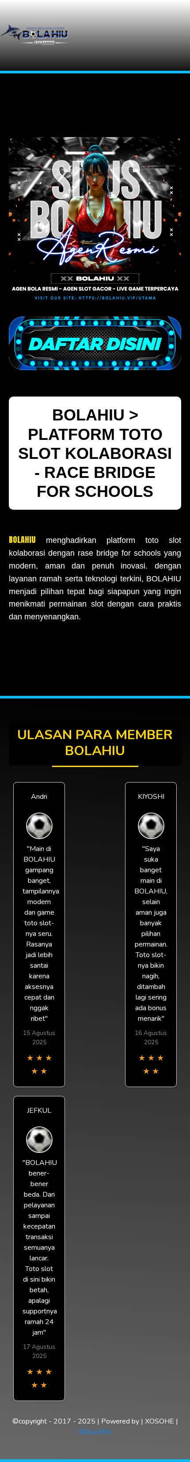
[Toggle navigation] (180, 35)
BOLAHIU (22, 540)
